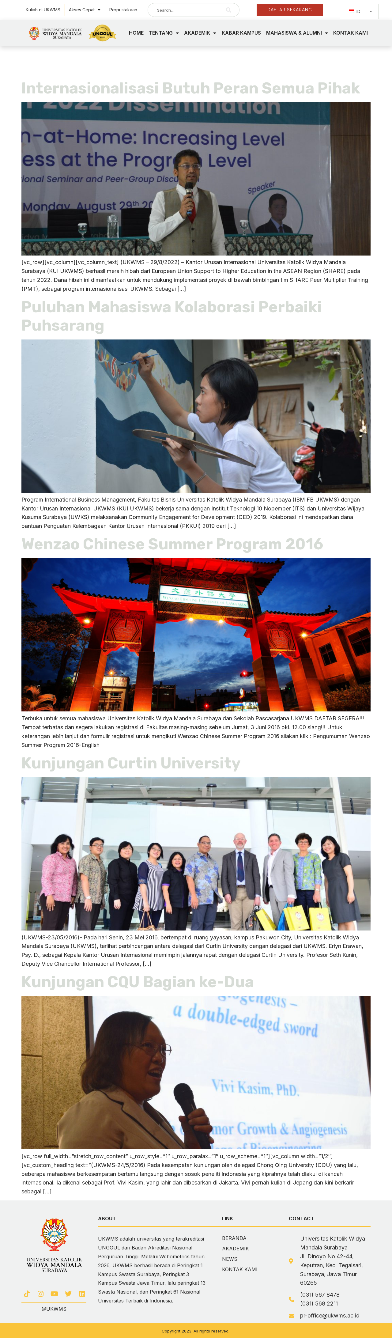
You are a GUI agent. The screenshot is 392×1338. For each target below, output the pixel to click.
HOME (136, 33)
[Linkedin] (82, 1293)
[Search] (228, 10)
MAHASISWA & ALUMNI (294, 33)
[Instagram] (40, 1293)
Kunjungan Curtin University (131, 763)
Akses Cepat (82, 9)
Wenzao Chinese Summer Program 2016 (172, 544)
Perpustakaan (123, 9)
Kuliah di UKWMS (43, 9)
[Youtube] (54, 1293)
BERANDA (234, 1238)
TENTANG (161, 33)
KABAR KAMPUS (241, 33)
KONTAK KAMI (350, 33)
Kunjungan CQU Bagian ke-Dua (137, 982)
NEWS (229, 1259)
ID (357, 11)
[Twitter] (68, 1293)
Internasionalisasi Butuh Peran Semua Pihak (190, 88)
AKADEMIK (197, 33)
